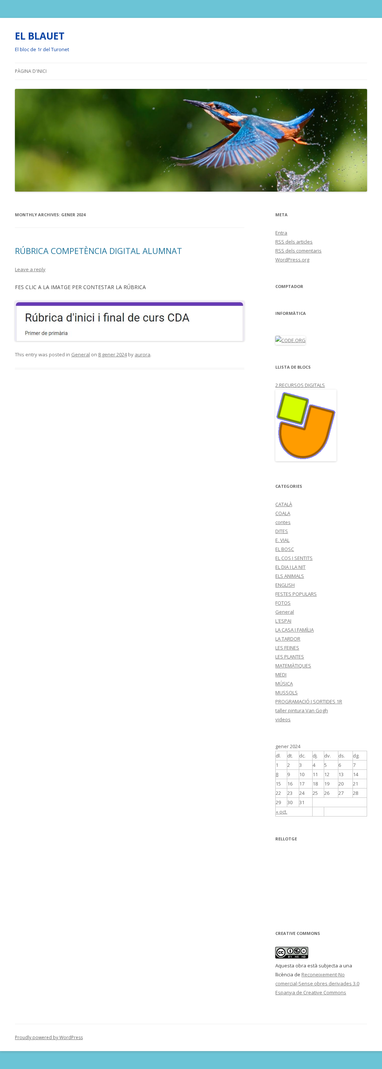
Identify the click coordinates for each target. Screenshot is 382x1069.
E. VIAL (282, 540)
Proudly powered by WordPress (49, 1037)
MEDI (280, 674)
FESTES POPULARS (296, 594)
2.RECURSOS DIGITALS (300, 385)
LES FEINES (287, 647)
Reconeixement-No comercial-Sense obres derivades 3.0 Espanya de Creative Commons (317, 983)
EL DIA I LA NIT (290, 567)
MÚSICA (284, 683)
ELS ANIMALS (289, 576)
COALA (282, 513)
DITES (281, 531)
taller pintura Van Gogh (301, 710)
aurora (142, 354)
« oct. (281, 811)
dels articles (294, 241)
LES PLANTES (289, 656)
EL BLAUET (40, 36)
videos (283, 719)
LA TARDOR (287, 638)
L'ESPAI (283, 620)
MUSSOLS (286, 692)
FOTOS (283, 602)
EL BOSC (284, 549)
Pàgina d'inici (31, 71)
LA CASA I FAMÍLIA (294, 629)
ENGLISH (285, 585)
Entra (281, 232)
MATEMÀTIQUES (293, 665)
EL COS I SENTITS (294, 558)
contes (283, 522)
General (80, 354)
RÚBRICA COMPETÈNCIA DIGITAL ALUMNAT (98, 250)
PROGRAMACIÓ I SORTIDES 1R (308, 701)
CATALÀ (283, 504)
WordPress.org (292, 259)
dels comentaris (298, 250)
